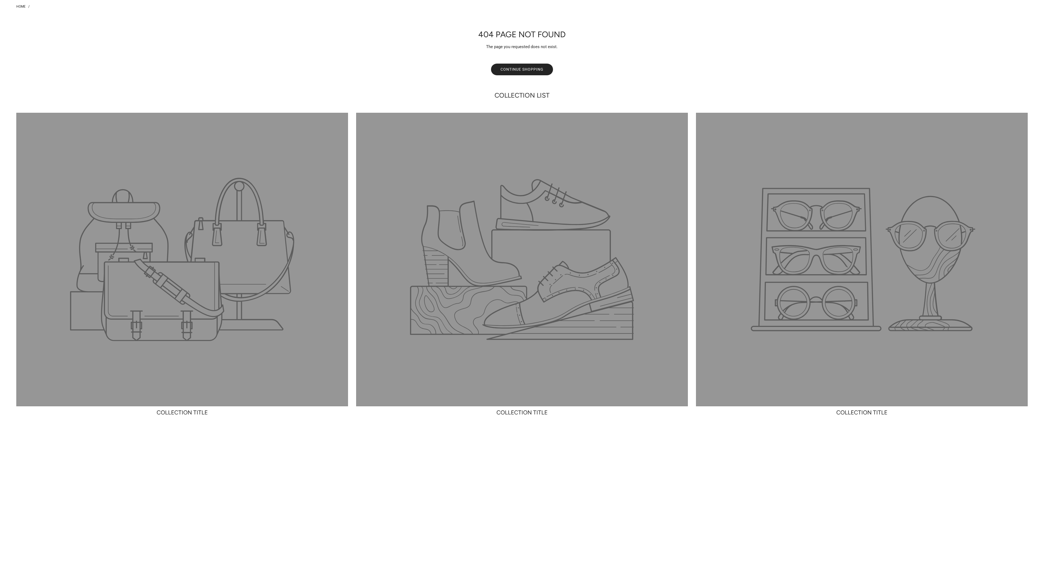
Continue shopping (522, 69)
